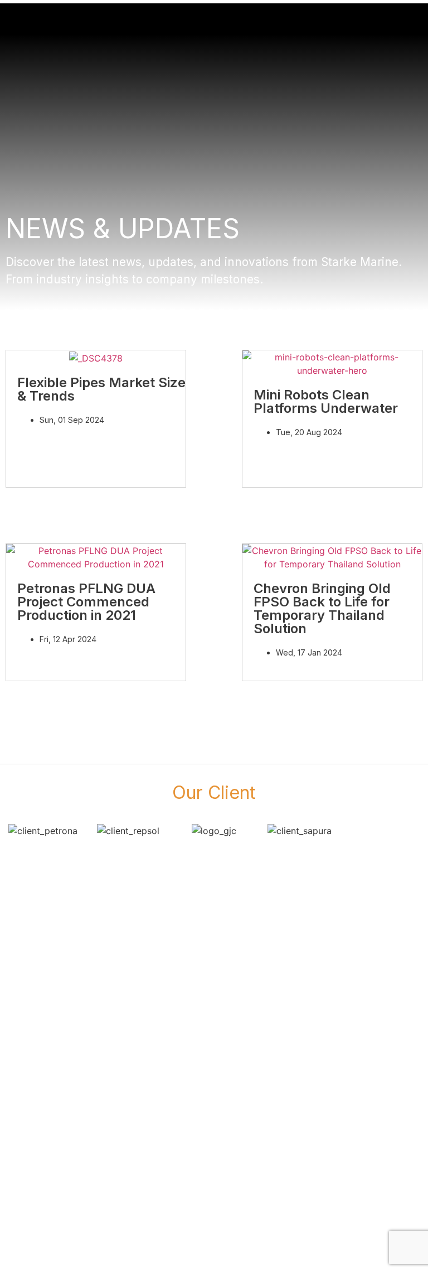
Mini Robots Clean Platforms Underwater (326, 401)
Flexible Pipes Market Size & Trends (101, 389)
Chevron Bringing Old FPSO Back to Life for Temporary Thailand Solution (322, 608)
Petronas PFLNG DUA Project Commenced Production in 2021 (86, 601)
